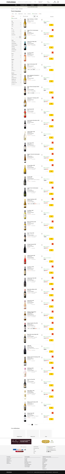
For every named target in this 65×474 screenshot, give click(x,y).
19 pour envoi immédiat (48, 359)
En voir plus (13, 51)
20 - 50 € (16, 33)
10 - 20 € (16, 31)
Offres (17, 16)
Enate (16, 76)
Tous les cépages (27, 466)
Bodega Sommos (16, 74)
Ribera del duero (44, 464)
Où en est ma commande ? (51, 446)
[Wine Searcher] (48, 441)
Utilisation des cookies (55, 472)
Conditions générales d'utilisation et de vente (39, 472)
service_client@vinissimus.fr (52, 450)
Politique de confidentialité (49, 472)
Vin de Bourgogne (44, 459)
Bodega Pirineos (16, 77)
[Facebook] (49, 452)
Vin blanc (26, 459)
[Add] (51, 25)
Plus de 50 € (16, 34)
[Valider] (20, 37)
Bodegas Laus (16, 79)
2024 (16, 64)
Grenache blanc (16, 49)
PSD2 (15, 449)
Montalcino (44, 466)
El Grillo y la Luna (16, 82)
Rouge (16, 22)
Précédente (29, 424)
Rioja (43, 463)
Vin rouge (26, 458)
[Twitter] (50, 452)
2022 (16, 67)
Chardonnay (16, 41)
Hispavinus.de (9, 463)
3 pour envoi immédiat (48, 66)
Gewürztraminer (16, 43)
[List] (34, 16)
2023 (16, 62)
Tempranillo (16, 48)
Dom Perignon (27, 463)
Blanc (16, 24)
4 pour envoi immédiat (48, 404)
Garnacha (16, 46)
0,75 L (16, 55)
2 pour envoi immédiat (48, 370)
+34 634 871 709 (50, 447)
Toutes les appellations (28, 464)
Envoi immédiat (17, 18)
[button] (55, 2)
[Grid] (37, 16)
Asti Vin (43, 467)
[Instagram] (47, 452)
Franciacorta (44, 465)
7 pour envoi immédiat (48, 336)
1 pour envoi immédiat (48, 381)
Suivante (36, 424)
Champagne (44, 458)
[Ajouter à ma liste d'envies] (42, 301)
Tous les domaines (27, 465)
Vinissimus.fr (8, 459)
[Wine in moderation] (19, 452)
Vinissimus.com (9, 458)
